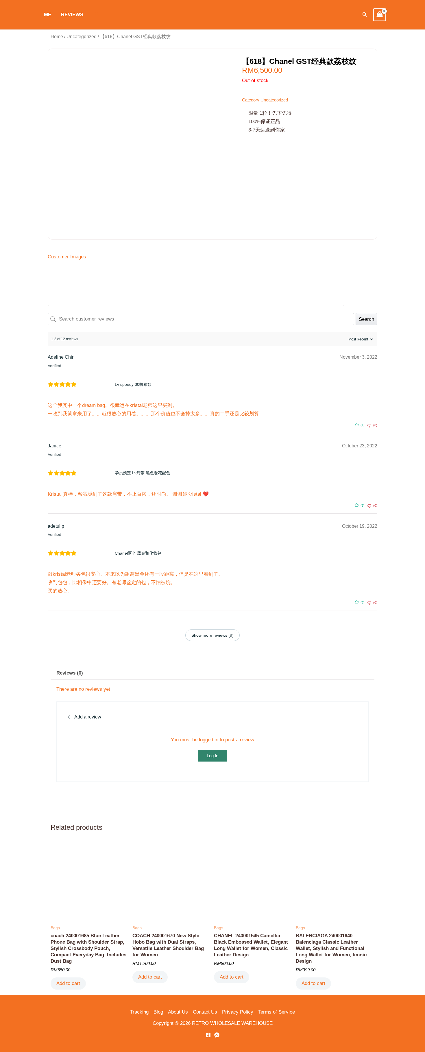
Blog (158, 1012)
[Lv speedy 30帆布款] (97, 384)
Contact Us (205, 1012)
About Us (178, 1012)
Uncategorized (81, 36)
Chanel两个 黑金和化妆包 (138, 553)
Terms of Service (276, 1012)
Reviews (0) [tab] (69, 673)
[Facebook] (208, 1035)
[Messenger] (216, 1035)
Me (47, 14)
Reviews (72, 14)
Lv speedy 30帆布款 (133, 384)
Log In (212, 755)
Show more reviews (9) (212, 635)
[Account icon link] (96, 14)
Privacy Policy (237, 1012)
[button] (364, 14)
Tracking (139, 1012)
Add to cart (68, 983)
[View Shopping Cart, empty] (379, 14)
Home (57, 36)
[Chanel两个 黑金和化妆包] (97, 553)
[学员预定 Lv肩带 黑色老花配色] (97, 473)
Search (366, 319)
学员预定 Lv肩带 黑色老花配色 (142, 473)
